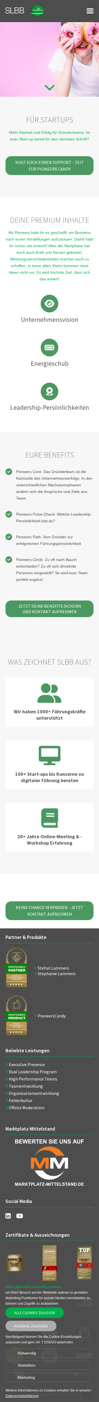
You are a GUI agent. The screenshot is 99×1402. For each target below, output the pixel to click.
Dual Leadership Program (33, 1071)
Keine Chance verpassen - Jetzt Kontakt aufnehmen (49, 911)
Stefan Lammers (53, 968)
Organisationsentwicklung (34, 1093)
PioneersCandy (52, 1016)
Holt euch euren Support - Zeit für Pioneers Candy (49, 166)
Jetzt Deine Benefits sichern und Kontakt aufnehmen (49, 608)
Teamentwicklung (26, 1086)
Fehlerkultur (20, 1100)
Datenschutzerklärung (22, 1396)
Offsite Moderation (26, 1107)
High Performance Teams (33, 1079)
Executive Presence (27, 1064)
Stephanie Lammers (57, 973)
